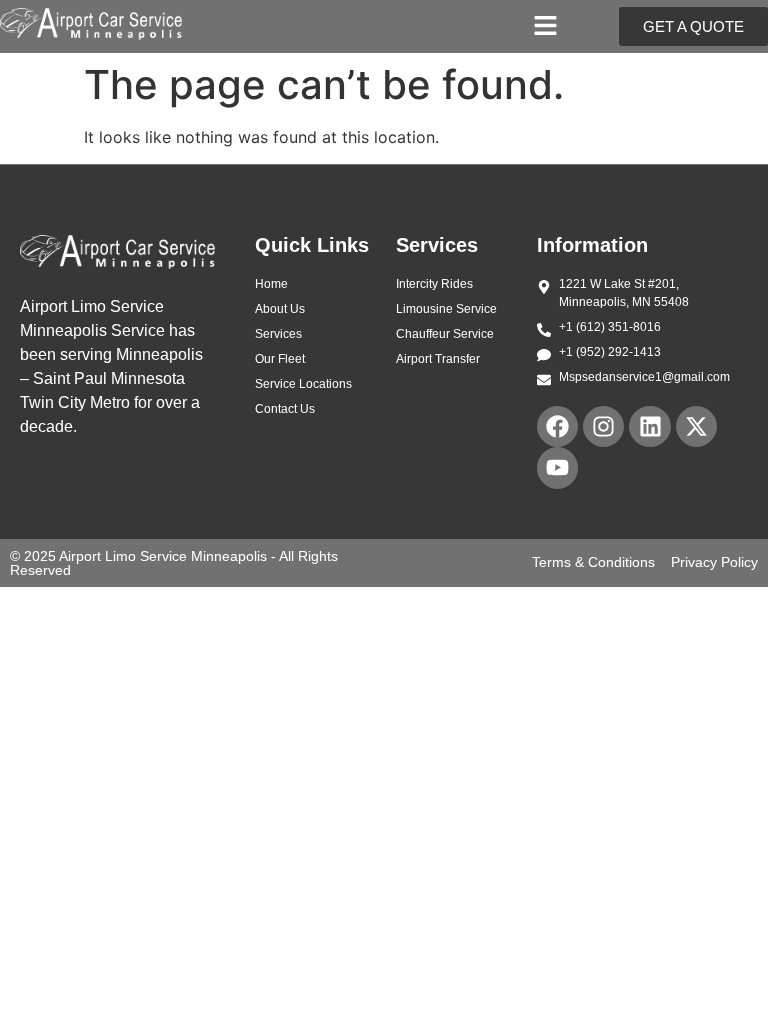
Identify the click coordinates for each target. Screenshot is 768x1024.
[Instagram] (603, 426)
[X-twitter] (696, 426)
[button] (546, 26)
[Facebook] (557, 426)
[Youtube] (557, 467)
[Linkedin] (649, 426)
